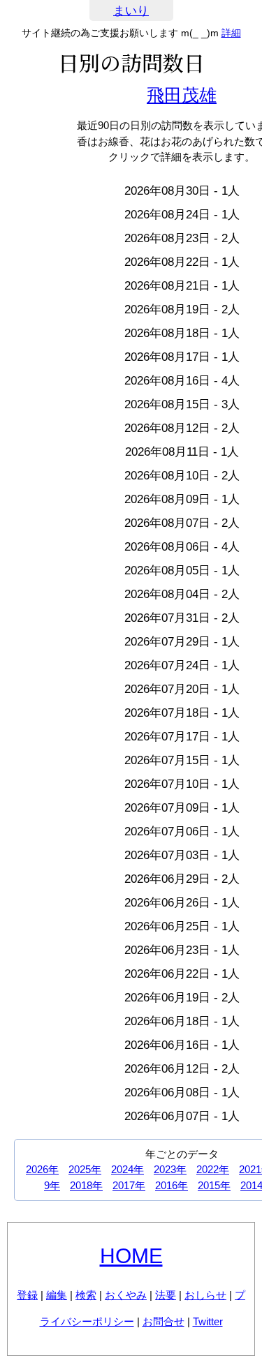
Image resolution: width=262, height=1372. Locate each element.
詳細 (231, 32)
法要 (165, 1295)
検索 (85, 1295)
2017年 (128, 1185)
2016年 (171, 1185)
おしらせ (205, 1295)
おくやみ (126, 1295)
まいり (131, 10)
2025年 (84, 1169)
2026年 (42, 1169)
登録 (27, 1295)
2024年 (127, 1169)
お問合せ (163, 1321)
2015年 (214, 1185)
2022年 (212, 1169)
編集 (56, 1295)
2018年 (86, 1185)
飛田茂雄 (182, 95)
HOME (131, 1255)
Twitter (208, 1321)
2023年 (170, 1169)
